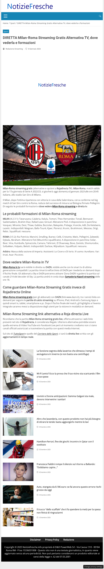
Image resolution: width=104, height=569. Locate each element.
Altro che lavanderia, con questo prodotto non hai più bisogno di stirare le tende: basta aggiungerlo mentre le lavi (68, 420)
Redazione (68, 539)
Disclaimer (35, 539)
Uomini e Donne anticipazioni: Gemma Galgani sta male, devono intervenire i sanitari (65, 398)
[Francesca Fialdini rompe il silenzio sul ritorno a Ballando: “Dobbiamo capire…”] (18, 472)
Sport (6, 31)
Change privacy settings (93, 566)
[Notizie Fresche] (30, 5)
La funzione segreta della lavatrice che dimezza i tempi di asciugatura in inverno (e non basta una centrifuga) (66, 352)
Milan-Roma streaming (63, 206)
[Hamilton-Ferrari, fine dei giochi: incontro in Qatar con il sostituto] (18, 449)
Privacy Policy (52, 539)
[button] (100, 16)
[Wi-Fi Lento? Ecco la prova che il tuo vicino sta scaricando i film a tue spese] (18, 381)
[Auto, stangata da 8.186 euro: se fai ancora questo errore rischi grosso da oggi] (18, 494)
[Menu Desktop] (5, 16)
